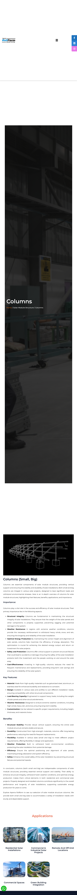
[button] (57, 40)
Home (9, 308)
